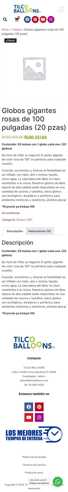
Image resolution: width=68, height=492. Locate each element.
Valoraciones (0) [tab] (39, 231)
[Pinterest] (35, 19)
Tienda (16, 29)
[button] (61, 9)
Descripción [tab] (15, 231)
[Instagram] (50, 19)
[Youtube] (43, 19)
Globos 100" (24, 219)
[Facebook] (27, 19)
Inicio (5, 29)
